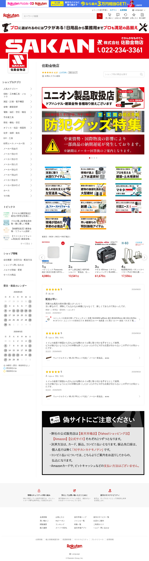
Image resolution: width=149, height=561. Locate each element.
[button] (139, 10)
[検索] (100, 16)
